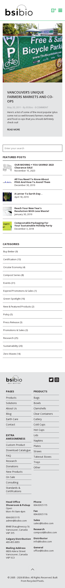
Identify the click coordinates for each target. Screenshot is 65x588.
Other (37, 467)
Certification (9, 259)
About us (11, 408)
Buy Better (9, 251)
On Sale (10, 477)
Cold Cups (39, 424)
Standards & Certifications (13, 489)
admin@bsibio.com (16, 520)
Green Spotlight (11, 298)
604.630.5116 (40, 514)
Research (8, 338)
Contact (10, 424)
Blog (8, 413)
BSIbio (29, 107)
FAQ (8, 455)
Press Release (11, 322)
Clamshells (40, 408)
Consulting (12, 482)
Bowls (37, 403)
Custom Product (15, 445)
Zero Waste (9, 353)
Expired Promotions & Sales (18, 290)
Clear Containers (43, 413)
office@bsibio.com (44, 550)
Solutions (11, 403)
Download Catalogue (18, 450)
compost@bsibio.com (45, 532)
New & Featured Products (17, 306)
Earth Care (12, 419)
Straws (38, 451)
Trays (37, 462)
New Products (14, 471)
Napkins (38, 440)
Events (7, 283)
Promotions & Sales (14, 330)
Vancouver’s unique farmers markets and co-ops (30, 96)
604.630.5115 (13, 517)
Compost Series (12, 275)
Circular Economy (12, 267)
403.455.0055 (13, 542)
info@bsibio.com (43, 541)
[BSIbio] (32, 10)
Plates (37, 446)
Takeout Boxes (42, 456)
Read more (13, 129)
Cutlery (38, 419)
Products (11, 397)
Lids (36, 435)
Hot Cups (39, 430)
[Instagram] (57, 380)
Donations (12, 466)
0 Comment (41, 107)
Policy (6, 314)
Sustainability (10, 345)
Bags (37, 397)
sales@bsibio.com (43, 523)
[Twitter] (51, 380)
